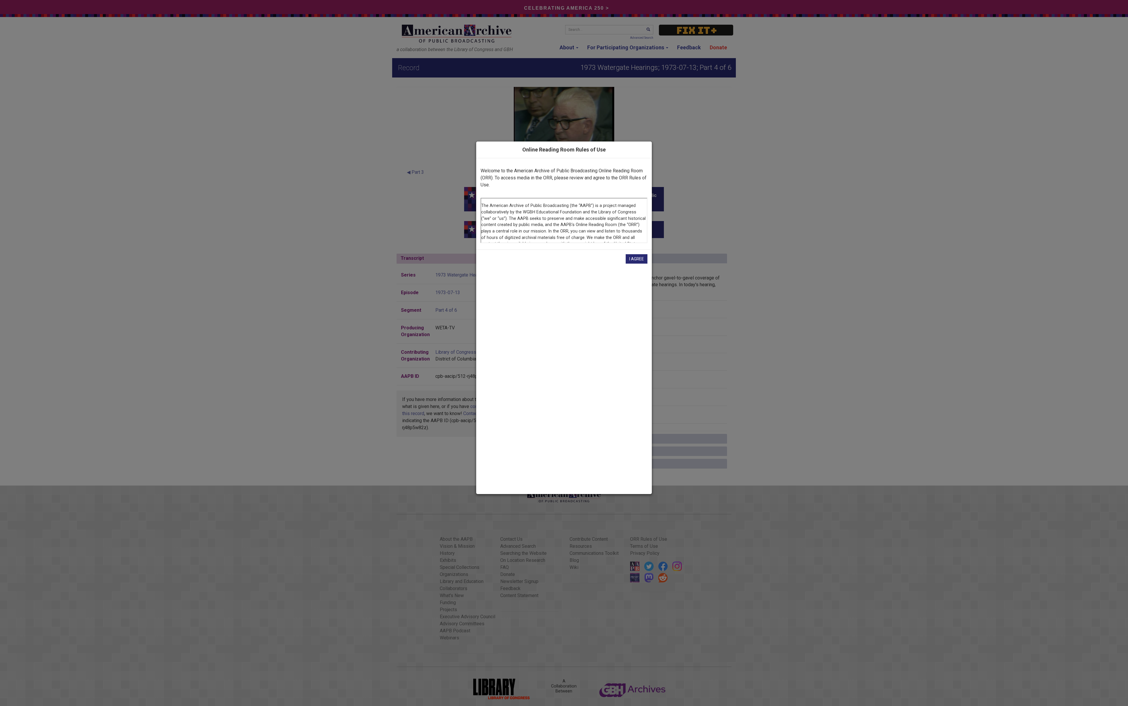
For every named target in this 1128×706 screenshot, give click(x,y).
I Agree (636, 259)
